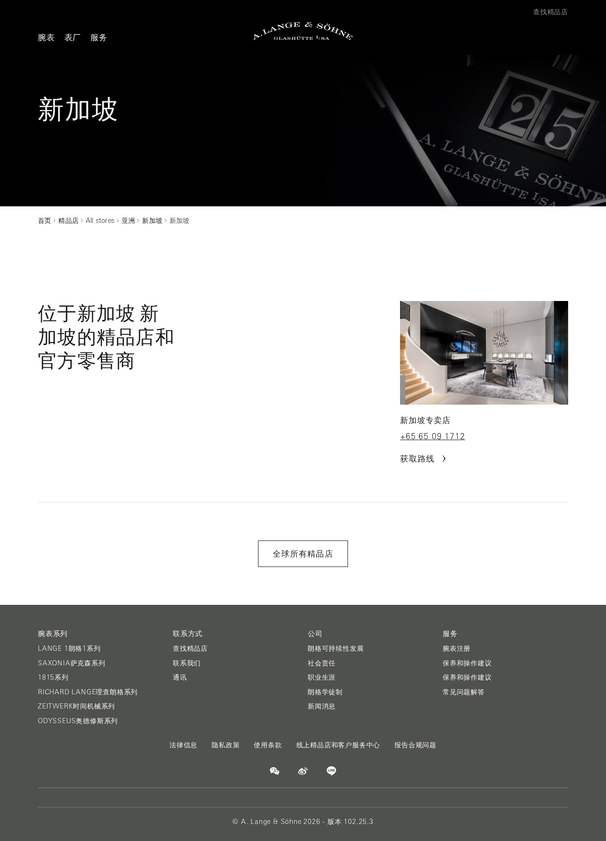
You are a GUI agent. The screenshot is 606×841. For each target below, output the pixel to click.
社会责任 (322, 663)
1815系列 (53, 677)
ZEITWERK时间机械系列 (76, 706)
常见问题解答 (464, 692)
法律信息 (183, 745)
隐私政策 (226, 745)
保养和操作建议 (467, 663)
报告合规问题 (415, 745)
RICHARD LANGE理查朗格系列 (88, 692)
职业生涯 (322, 677)
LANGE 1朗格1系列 (69, 648)
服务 (98, 37)
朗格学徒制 (325, 692)
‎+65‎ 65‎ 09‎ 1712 (432, 436)
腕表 (46, 37)
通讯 (180, 677)
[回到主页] (303, 31)
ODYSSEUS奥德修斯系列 (78, 721)
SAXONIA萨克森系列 (72, 663)
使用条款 (268, 745)
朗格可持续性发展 (336, 648)
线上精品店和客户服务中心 (338, 745)
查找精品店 (190, 648)
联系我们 (187, 663)
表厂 (72, 37)
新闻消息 (322, 706)
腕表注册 (457, 648)
